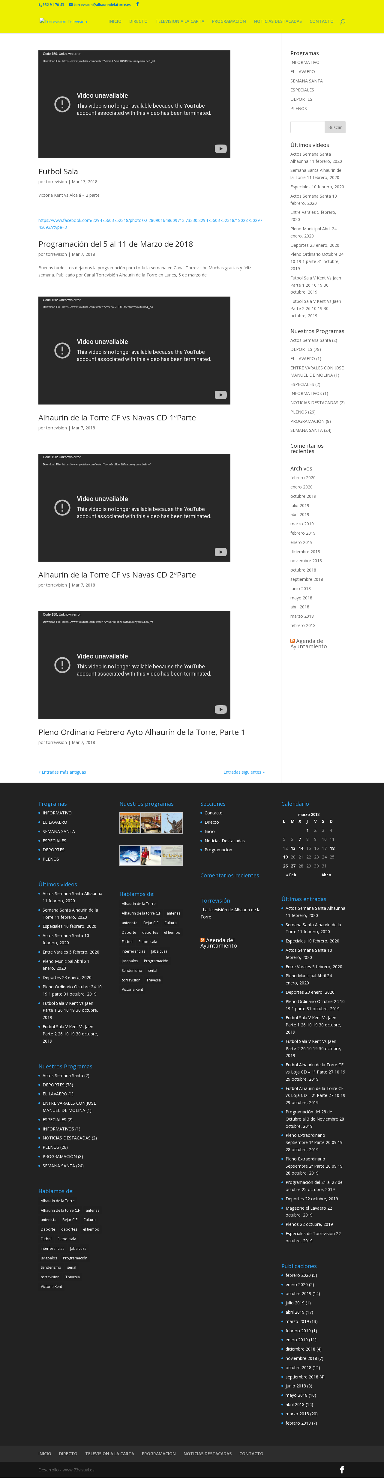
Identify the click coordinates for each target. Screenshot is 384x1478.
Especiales (300, 187)
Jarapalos (49, 1258)
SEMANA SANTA (306, 81)
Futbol (46, 1238)
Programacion (218, 849)
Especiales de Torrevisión (310, 1233)
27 (293, 866)
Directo (212, 822)
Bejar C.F (69, 1219)
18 (332, 848)
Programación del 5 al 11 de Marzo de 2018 (115, 243)
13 (293, 848)
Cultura (89, 1219)
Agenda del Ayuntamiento (308, 643)
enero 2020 (301, 487)
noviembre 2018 (306, 560)
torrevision (56, 181)
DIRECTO (138, 21)
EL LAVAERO (302, 71)
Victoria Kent (51, 1286)
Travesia (72, 1276)
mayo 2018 (301, 598)
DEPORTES (301, 99)
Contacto (214, 813)
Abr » (327, 874)
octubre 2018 (303, 570)
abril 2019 (299, 514)
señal (71, 1267)
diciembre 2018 (305, 551)
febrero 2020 (303, 477)
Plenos (292, 1224)
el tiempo (91, 1229)
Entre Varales (303, 212)
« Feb (291, 874)
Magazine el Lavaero (306, 1208)
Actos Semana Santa (310, 196)
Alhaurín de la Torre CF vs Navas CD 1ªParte (117, 417)
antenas (92, 1210)
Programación (75, 1258)
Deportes (299, 245)
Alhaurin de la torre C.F (60, 1210)
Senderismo (51, 1267)
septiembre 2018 (306, 579)
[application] (134, 104)
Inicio (210, 831)
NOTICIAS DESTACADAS (278, 21)
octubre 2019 (303, 496)
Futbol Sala (58, 171)
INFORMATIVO (305, 62)
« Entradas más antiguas (62, 772)
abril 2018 (299, 607)
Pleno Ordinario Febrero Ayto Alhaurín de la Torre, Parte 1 (141, 732)
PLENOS (298, 108)
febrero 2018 (303, 625)
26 (285, 866)
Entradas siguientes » (244, 772)
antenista (48, 1219)
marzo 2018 (302, 616)
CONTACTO (322, 21)
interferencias (52, 1248)
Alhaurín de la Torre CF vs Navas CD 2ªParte (117, 574)
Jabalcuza (78, 1248)
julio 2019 (299, 505)
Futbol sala (67, 1238)
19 (285, 857)
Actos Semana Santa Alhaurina (72, 893)
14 (300, 848)
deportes (69, 1229)
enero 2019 (301, 542)
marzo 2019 (302, 524)
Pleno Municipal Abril (310, 228)
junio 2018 (300, 588)
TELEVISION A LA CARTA (179, 21)
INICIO (115, 21)
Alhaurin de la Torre (58, 1200)
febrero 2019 (303, 533)
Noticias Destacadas (225, 841)
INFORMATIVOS (306, 393)
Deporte (48, 1229)
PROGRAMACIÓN (229, 21)
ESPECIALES (302, 90)
